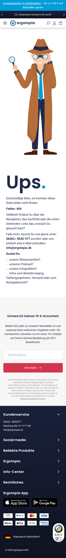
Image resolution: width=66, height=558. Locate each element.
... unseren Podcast (19, 264)
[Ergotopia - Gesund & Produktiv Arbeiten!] (22, 23)
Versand (37, 278)
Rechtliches (13, 482)
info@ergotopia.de (13, 429)
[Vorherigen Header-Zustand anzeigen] (2, 15)
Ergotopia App (15, 493)
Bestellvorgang (33, 273)
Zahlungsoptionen (18, 278)
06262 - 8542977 (12, 421)
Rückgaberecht (16, 282)
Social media (14, 440)
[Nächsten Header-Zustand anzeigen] (64, 15)
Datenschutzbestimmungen (33, 398)
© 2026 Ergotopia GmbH (16, 550)
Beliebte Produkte (18, 450)
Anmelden (31, 367)
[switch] (59, 539)
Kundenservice (16, 414)
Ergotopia (11, 461)
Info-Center (13, 471)
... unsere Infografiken (21, 268)
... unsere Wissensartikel (22, 259)
